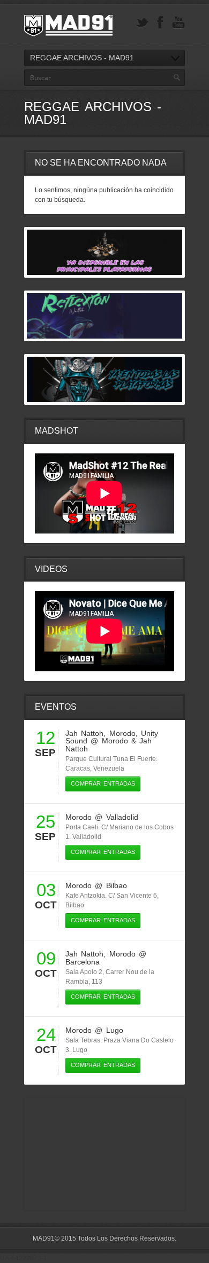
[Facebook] (160, 22)
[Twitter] (142, 22)
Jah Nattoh (84, 733)
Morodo (122, 733)
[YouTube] (178, 22)
